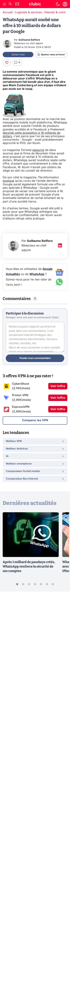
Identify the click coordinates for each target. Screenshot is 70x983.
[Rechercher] (10, 4)
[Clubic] (35, 4)
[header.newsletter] (17, 4)
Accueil (8, 12)
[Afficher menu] (4, 4)
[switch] (58, 4)
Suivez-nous (18, 54)
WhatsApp (36, 274)
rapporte (38, 150)
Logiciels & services (28, 12)
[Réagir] (7, 62)
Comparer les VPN (35, 420)
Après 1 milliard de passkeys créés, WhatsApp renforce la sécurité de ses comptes (29, 566)
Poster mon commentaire (35, 358)
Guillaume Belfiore (29, 40)
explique (8, 180)
